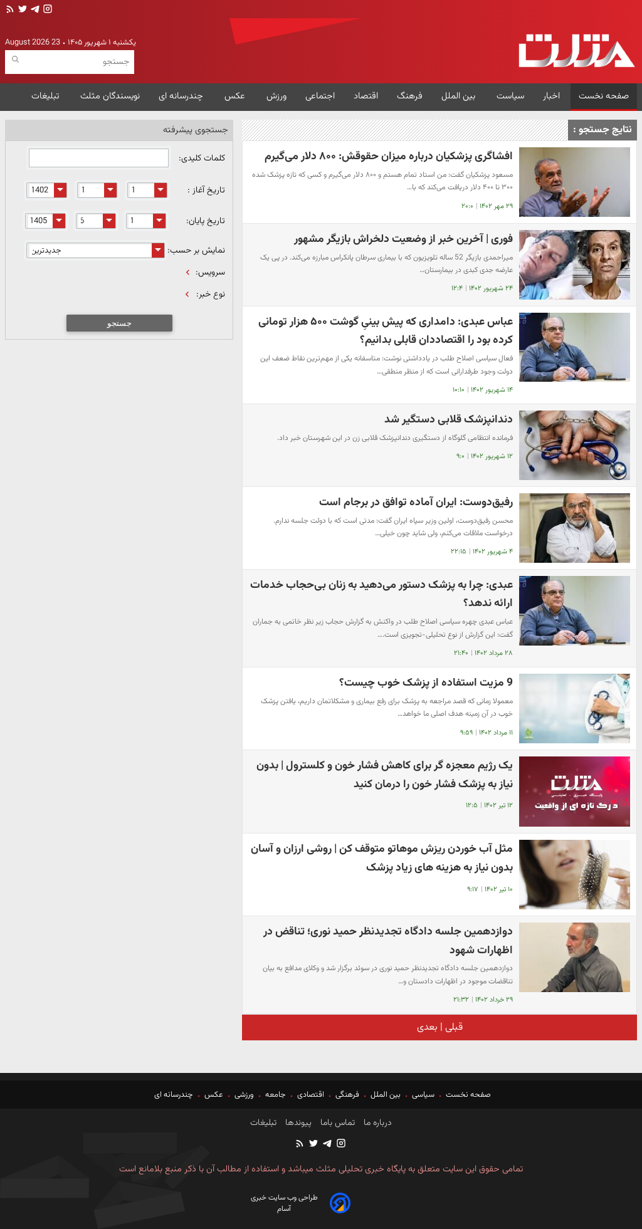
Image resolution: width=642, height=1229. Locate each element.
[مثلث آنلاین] (576, 51)
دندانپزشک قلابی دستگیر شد (448, 419)
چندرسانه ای (182, 96)
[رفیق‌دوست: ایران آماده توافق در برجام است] (574, 528)
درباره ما (376, 1123)
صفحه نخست (604, 96)
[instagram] (46, 10)
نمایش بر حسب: (196, 251)
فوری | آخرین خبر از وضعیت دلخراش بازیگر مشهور (403, 239)
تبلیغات (46, 96)
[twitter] (21, 10)
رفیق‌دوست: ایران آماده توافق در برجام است (416, 502)
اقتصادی (310, 1095)
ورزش (276, 96)
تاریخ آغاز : (206, 190)
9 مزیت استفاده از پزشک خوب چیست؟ (426, 682)
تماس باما (336, 1123)
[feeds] (10, 10)
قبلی (453, 1027)
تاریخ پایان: (205, 221)
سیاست (510, 96)
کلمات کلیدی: (200, 158)
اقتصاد (366, 96)
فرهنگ (410, 96)
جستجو (119, 323)
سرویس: (210, 273)
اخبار (551, 96)
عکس (236, 96)
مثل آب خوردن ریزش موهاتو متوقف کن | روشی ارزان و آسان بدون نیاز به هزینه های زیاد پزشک (382, 858)
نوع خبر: (210, 294)
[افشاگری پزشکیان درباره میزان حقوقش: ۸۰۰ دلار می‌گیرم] (574, 182)
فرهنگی (347, 1095)
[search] (15, 60)
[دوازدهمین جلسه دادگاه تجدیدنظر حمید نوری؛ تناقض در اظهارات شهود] (574, 957)
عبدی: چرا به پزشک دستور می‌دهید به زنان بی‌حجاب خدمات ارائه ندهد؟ (381, 594)
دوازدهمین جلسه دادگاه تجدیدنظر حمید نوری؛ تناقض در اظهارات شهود (388, 941)
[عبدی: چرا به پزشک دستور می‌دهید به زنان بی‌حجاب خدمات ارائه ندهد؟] (574, 611)
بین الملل (459, 96)
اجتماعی (320, 96)
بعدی (427, 1027)
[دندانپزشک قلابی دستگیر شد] (574, 445)
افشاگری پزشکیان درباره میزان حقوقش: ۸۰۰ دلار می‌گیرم (389, 156)
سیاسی (423, 1095)
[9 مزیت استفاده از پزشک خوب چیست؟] (574, 708)
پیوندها (297, 1123)
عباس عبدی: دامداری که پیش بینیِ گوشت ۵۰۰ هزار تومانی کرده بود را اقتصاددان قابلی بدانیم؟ (385, 331)
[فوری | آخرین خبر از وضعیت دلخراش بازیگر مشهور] (574, 265)
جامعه (275, 1095)
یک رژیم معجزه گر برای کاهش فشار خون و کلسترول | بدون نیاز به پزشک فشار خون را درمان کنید (384, 775)
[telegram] (34, 10)
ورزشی (244, 1095)
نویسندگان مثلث (110, 96)
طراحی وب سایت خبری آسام (284, 1203)
